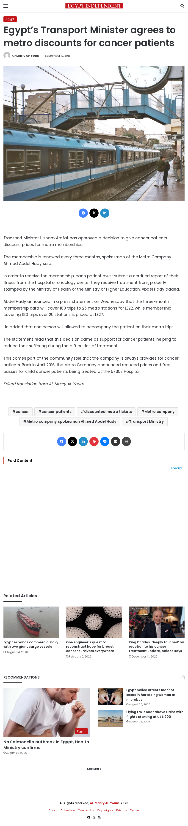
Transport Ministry (146, 421)
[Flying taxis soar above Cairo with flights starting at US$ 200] (110, 718)
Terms (134, 810)
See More (94, 769)
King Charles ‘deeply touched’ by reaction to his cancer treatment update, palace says (156, 646)
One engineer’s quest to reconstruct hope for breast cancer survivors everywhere (90, 646)
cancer (22, 411)
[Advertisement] (94, 532)
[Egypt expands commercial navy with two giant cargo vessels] (31, 622)
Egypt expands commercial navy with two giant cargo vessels (30, 644)
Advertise (68, 810)
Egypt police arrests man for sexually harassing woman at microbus (151, 695)
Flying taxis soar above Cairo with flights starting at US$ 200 (154, 714)
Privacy (121, 810)
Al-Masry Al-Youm (25, 56)
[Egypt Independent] (94, 5)
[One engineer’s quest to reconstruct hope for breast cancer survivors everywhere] (94, 622)
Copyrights (105, 810)
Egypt (10, 19)
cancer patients (56, 411)
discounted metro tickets (108, 411)
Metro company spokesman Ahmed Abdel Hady (71, 421)
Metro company (159, 411)
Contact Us (86, 810)
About (53, 810)
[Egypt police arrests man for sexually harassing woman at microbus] (110, 696)
